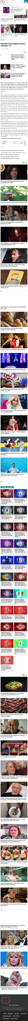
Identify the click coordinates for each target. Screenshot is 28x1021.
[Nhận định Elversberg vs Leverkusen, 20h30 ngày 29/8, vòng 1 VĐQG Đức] (7, 643)
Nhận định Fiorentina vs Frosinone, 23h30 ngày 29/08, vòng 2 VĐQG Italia (6, 567)
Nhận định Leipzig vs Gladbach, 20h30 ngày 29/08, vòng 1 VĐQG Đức (6, 634)
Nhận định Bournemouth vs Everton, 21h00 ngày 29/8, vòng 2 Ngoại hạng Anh (7, 600)
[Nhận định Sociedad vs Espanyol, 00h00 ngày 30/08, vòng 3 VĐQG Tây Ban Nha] (20, 527)
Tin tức (4, 1013)
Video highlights (7, 1016)
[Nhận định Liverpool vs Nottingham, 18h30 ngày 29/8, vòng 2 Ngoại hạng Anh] (20, 643)
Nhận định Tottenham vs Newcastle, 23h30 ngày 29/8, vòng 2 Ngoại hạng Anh (6, 551)
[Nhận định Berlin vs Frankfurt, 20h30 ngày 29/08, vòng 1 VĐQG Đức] (20, 626)
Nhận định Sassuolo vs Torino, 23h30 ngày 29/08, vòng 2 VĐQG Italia (20, 567)
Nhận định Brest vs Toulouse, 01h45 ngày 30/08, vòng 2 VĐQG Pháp (6, 534)
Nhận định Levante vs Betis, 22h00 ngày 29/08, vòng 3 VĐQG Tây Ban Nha (20, 584)
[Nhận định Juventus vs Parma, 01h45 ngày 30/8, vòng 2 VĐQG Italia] (20, 493)
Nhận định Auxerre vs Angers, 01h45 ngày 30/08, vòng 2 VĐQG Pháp (20, 517)
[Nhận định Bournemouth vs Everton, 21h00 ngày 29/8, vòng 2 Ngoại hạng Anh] (7, 593)
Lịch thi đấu (23, 1013)
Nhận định (3, 39)
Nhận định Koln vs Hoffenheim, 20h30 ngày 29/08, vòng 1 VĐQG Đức (6, 617)
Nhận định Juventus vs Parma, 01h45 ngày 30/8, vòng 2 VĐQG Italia (20, 500)
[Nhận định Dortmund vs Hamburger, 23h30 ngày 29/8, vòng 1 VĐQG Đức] (7, 577)
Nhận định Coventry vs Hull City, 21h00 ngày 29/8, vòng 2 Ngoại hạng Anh (20, 601)
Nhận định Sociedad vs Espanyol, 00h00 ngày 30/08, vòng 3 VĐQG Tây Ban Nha (20, 534)
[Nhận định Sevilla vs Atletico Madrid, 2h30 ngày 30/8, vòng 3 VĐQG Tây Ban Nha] (7, 493)
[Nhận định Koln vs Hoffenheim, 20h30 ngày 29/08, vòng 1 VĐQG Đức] (7, 610)
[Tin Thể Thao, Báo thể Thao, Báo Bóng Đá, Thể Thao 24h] (2, 2)
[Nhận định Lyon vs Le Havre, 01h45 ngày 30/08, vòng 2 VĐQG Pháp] (7, 510)
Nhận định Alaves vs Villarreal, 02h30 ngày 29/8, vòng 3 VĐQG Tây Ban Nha (6, 668)
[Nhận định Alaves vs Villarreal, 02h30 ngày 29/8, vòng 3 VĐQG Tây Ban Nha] (7, 660)
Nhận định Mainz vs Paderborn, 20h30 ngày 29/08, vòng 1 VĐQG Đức (20, 617)
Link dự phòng (13, 1018)
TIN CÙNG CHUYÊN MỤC (7, 487)
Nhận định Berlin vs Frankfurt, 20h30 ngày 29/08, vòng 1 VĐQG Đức (20, 634)
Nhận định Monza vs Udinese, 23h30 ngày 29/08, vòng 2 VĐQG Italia (20, 550)
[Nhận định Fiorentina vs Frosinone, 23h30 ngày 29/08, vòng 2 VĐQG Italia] (7, 560)
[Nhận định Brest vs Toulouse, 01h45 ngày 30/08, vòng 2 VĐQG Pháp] (7, 527)
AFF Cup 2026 (6, 1018)
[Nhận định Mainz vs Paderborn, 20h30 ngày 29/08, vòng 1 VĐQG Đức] (20, 610)
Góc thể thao (16, 1016)
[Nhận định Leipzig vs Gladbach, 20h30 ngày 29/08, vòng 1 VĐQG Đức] (7, 626)
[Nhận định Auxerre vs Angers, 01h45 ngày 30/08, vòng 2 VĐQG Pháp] (20, 510)
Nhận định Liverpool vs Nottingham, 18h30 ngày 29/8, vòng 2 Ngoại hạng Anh (20, 651)
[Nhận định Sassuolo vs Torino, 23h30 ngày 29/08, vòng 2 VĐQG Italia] (20, 560)
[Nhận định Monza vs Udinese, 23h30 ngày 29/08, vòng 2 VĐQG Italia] (20, 543)
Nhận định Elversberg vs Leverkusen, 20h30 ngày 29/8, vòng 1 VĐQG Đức (6, 650)
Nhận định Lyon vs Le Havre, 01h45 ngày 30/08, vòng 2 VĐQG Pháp (6, 517)
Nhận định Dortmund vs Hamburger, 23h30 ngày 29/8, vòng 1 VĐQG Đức (6, 584)
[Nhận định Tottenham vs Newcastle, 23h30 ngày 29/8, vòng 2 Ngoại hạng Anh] (7, 543)
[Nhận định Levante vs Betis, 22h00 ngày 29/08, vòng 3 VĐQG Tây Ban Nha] (20, 577)
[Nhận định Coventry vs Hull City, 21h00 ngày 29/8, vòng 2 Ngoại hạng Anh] (20, 593)
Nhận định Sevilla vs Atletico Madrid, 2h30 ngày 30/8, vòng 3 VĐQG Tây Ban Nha (6, 501)
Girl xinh (16, 1013)
